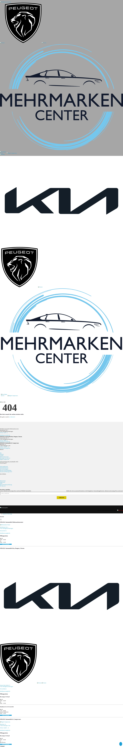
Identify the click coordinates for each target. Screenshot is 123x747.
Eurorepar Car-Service (5, 458)
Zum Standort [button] (5, 544)
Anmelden (61, 497)
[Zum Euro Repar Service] (3, 153)
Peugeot (2, 454)
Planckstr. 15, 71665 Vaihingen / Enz (5, 725)
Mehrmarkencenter (4, 456)
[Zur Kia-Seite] (2, 42)
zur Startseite (12, 417)
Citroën (1, 455)
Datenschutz (3, 480)
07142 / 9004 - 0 (3, 440)
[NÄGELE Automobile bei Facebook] (0, 476)
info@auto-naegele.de (5, 435)
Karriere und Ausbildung (5, 470)
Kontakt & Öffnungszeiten (6, 471)
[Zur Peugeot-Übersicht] (23, 42)
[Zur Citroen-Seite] (44, 42)
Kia (1, 453)
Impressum (2, 482)
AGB (1, 483)
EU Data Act (3, 486)
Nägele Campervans (4, 459)
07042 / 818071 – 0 (4, 447)
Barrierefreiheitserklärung (6, 484)
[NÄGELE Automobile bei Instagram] (1, 476)
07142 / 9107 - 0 (3, 432)
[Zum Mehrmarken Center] (61, 150)
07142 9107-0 (3, 530)
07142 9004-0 (3, 689)
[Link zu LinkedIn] (2, 476)
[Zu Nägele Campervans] (12, 153)
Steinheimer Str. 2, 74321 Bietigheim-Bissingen (6, 528)
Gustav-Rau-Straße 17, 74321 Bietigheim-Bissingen (6, 686)
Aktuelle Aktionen (4, 467)
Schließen (2, 746)
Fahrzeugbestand (4, 466)
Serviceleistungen (4, 469)
